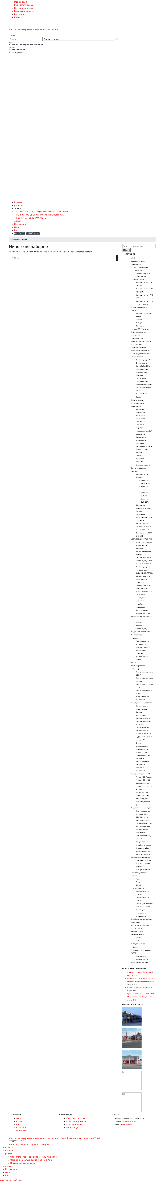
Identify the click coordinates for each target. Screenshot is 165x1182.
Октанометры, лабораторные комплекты (141, 440)
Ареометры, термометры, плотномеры (141, 412)
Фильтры (139, 323)
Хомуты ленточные (143, 854)
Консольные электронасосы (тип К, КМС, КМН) (144, 517)
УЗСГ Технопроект (138, 888)
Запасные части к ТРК (139, 280)
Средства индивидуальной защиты (142, 656)
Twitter (22, 1144)
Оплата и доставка (24, 8)
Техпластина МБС (142, 795)
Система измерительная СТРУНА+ (141, 459)
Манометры (140, 419)
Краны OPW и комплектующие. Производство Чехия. (144, 381)
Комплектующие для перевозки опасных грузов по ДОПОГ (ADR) (141, 341)
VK (38, 1144)
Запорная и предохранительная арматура (143, 551)
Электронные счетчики (139, 962)
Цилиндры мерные (143, 465)
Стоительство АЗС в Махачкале (139, 972)
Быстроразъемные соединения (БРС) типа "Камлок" (143, 829)
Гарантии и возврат (24, 11)
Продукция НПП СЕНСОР (140, 632)
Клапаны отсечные (143, 718)
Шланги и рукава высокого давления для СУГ (143, 802)
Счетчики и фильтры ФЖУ (140, 857)
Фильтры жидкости (143, 870)
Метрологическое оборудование (139, 997)
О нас (17, 227)
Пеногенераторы (142, 749)
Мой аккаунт (20, 2)
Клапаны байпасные (143, 558)
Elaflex (138, 938)
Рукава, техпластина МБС (140, 774)
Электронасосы (142, 326)
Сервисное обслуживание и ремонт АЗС (40, 214)
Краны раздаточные (134, 994)
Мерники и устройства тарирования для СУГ (144, 428)
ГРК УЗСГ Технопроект (139, 267)
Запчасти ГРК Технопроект (141, 329)
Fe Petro (139, 622)
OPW (137, 941)
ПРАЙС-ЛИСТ (33, 233)
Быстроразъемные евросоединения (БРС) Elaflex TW (143, 814)
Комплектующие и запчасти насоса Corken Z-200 (143, 579)
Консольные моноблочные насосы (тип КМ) (144, 508)
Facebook (14, 1144)
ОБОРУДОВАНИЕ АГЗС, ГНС (141, 539)
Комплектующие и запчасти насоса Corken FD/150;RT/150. (144, 570)
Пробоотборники (142, 449)
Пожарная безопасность (31, 218)
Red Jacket (140, 626)
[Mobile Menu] (10, 25)
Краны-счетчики (137, 400)
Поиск (126, 250)
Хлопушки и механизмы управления (140, 768)
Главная (18, 202)
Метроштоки (140, 434)
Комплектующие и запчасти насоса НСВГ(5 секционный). (144, 588)
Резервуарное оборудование (141, 703)
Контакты (21, 1130)
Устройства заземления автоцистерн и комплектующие (140, 928)
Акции (17, 221)
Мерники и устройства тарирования (141, 604)
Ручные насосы (142, 524)
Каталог (18, 205)
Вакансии (19, 14)
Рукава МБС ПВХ (142, 792)
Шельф (138, 885)
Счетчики (139, 320)
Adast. (133, 258)
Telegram (45, 1144)
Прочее (133, 663)
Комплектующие (142, 629)
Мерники (139, 422)
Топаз (138, 882)
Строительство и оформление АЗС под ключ (42, 211)
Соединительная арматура (141, 808)
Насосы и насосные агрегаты (138, 988)
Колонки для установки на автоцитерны (141, 913)
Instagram (31, 1144)
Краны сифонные (142, 727)
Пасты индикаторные (144, 446)
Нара (138, 879)
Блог (16, 230)
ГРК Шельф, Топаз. (138, 270)
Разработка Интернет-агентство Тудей (80, 1138)
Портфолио (20, 224)
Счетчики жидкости (143, 860)
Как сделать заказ (23, 5)
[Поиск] (116, 39)
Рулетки (139, 453)
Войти (17, 17)
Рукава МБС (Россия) (144, 777)
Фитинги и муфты (137, 934)
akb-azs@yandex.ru (127, 1124)
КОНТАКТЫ (19, 233)
